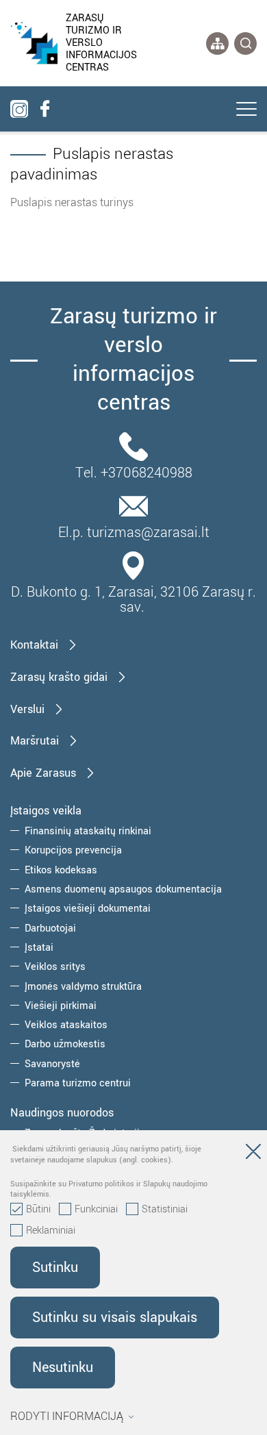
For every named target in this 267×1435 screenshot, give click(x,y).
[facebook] (44, 109)
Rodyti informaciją (66, 1416)
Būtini (38, 1209)
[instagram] (19, 109)
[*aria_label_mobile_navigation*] (246, 110)
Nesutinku (62, 1367)
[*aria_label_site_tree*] (217, 43)
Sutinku (55, 1267)
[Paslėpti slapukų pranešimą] (253, 1154)
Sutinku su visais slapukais (114, 1317)
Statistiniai (165, 1209)
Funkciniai (96, 1209)
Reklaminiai (50, 1231)
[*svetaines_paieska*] (245, 43)
